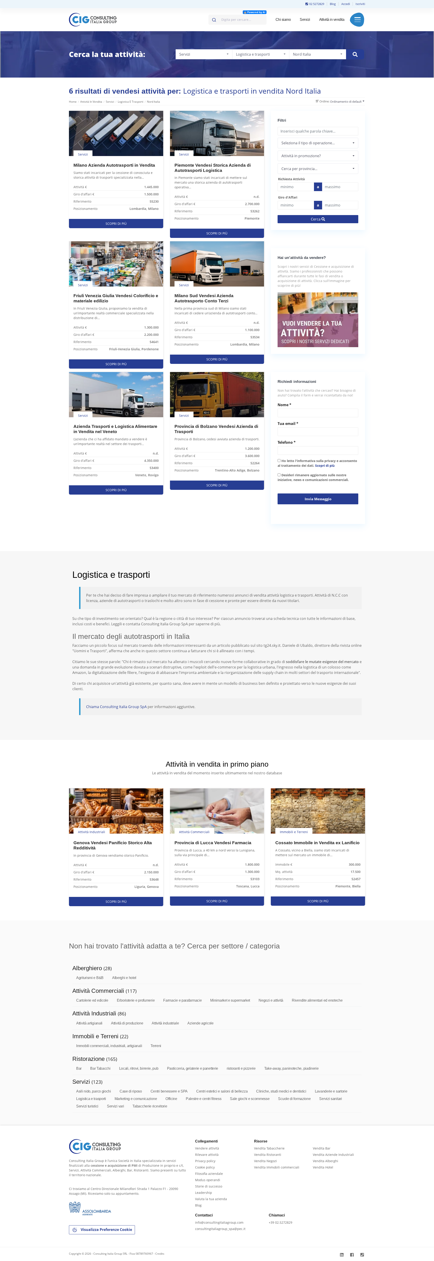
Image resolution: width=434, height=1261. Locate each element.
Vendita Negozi (265, 1161)
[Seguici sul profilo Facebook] (352, 1255)
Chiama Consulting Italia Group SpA (117, 706)
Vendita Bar (321, 1148)
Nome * (284, 404)
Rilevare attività (207, 1154)
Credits (159, 1254)
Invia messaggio (318, 499)
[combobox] (237, 20)
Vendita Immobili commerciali (276, 1167)
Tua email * (288, 423)
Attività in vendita (331, 19)
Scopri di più (325, 465)
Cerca (316, 219)
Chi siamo (283, 19)
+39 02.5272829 (280, 1222)
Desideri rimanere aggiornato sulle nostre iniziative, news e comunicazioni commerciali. (313, 477)
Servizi (305, 19)
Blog (333, 4)
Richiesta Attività (291, 179)
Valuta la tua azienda (211, 1199)
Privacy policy (205, 1161)
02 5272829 (316, 4)
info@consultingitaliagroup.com (219, 1222)
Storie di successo (208, 1186)
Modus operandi (207, 1180)
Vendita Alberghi (325, 1161)
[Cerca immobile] (355, 54)
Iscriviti (360, 4)
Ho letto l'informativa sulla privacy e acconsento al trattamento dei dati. (317, 463)
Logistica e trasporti (130, 102)
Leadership (203, 1192)
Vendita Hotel (323, 1167)
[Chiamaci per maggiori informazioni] (362, 1255)
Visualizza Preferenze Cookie (106, 1229)
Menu (357, 19)
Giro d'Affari (287, 197)
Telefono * (287, 442)
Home (73, 102)
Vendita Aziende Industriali (333, 1154)
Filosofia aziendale (209, 1173)
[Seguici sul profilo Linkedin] (342, 1255)
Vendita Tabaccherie (269, 1148)
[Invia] (213, 19)
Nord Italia (153, 102)
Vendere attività (207, 1148)
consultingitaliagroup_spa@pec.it (220, 1229)
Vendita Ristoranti (267, 1154)
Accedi (345, 4)
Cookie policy (205, 1167)
